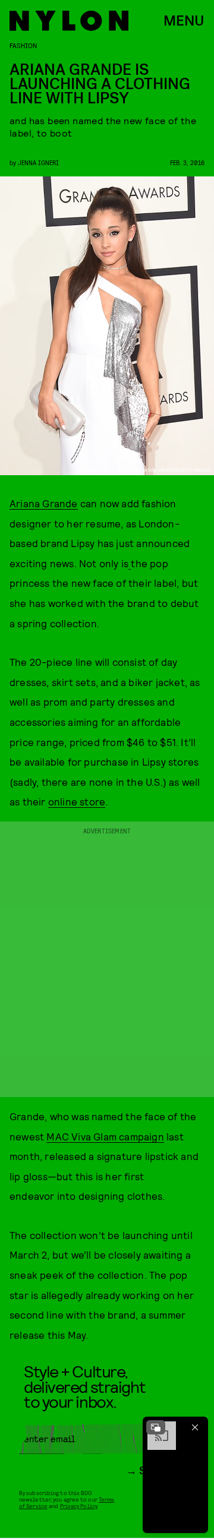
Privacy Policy (78, 1505)
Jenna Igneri (38, 162)
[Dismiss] (194, 1427)
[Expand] (155, 1427)
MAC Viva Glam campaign (104, 1136)
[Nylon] (69, 21)
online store (76, 801)
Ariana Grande (44, 503)
